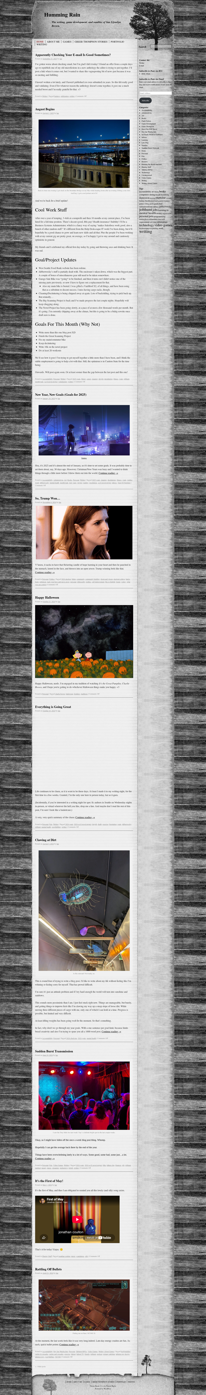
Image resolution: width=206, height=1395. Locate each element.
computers (144, 194)
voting (123, 582)
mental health (54, 482)
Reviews (145, 161)
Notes (144, 151)
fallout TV (80, 1354)
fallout (73, 1354)
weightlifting (56, 827)
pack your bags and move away (58, 582)
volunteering (62, 381)
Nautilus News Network (150, 148)
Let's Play (145, 142)
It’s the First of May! (49, 1181)
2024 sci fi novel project (82, 824)
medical (38, 1168)
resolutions (93, 482)
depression (144, 197)
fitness (116, 379)
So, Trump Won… (47, 498)
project (79, 482)
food (156, 201)
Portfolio (117, 41)
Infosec (144, 137)
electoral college (119, 579)
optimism (43, 582)
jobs (155, 210)
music (49, 1168)
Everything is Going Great (53, 706)
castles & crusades (41, 1354)
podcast (99, 1354)
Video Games (58, 1165)
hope (37, 582)
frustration (113, 824)
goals (121, 379)
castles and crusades (56, 1354)
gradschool (158, 203)
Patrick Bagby (111, 1386)
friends (87, 1354)
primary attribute (109, 1354)
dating (152, 194)
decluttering (108, 379)
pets (151, 216)
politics (88, 582)
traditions (84, 694)
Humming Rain (62, 14)
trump (118, 582)
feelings (57, 96)
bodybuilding (125, 1351)
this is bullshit (110, 582)
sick (151, 222)
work (161, 228)
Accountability (47, 379)
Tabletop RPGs (81, 1351)
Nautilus (145, 145)
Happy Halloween (47, 597)
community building (92, 579)
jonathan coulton (64, 1256)
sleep (155, 222)
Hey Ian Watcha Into (60, 1351)
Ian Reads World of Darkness (152, 134)
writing (72, 96)
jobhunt (126, 379)
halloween (69, 694)
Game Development (149, 123)
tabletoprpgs (162, 221)
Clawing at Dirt (45, 840)
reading (85, 482)
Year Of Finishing (124, 482)
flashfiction (149, 200)
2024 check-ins (71, 1038)
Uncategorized (147, 175)
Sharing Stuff (47, 1256)
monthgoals (39, 381)
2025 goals (76, 379)
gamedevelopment (164, 201)
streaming (55, 1168)
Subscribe (145, 100)
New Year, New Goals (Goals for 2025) (60, 394)
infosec (155, 206)
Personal (56, 379)
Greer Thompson (148, 126)
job (123, 1165)
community (80, 579)
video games (163, 224)
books (162, 191)
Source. (84, 458)
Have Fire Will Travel (149, 129)
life (167, 210)
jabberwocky (44, 482)
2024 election (66, 579)
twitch (71, 1168)
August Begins (45, 109)
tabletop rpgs (39, 1357)
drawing (152, 198)
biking (83, 379)
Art (65, 480)
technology (64, 1168)
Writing (41, 44)
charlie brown (60, 694)
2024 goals (69, 824)
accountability (145, 191)
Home (40, 41)
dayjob (101, 379)
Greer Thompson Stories (91, 41)
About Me (53, 41)
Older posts (40, 1366)
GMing (147, 204)
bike (104, 1165)
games (141, 203)
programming (159, 216)
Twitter (141, 63)
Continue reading (108, 473)
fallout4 (168, 198)
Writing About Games (106, 1351)
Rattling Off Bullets (48, 1269)
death (100, 824)
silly (86, 1256)
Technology (146, 172)
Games (67, 41)
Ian (61, 58)
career (89, 379)
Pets (50, 824)
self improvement (98, 582)
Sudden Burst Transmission (54, 1051)
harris (128, 579)
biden (74, 579)
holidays (77, 694)
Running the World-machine (152, 164)
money (43, 1168)
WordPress (107, 1388)
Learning (145, 140)
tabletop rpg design (122, 1354)
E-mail (141, 65)
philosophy (81, 582)
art (153, 191)
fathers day (110, 1165)
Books (69, 480)
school (159, 219)
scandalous (80, 1256)
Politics (52, 579)
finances (118, 1165)
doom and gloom (107, 579)
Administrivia (58, 480)
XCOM (58, 1357)
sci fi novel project (50, 381)
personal (73, 582)
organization (167, 213)
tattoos (114, 482)
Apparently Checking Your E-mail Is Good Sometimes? (73, 54)
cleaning (95, 379)
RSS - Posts (146, 73)
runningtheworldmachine (148, 219)
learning (162, 209)
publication (65, 96)
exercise (105, 824)
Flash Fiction (146, 121)
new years (72, 482)
